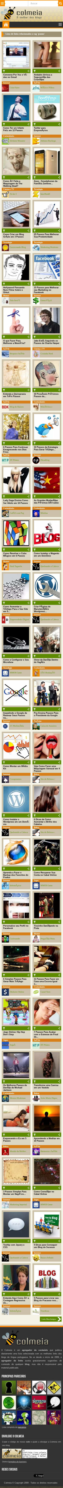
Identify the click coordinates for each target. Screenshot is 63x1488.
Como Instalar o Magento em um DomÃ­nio (46, 554)
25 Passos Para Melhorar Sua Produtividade (46, 235)
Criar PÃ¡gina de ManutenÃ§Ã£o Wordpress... (42, 609)
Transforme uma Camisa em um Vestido (46, 1086)
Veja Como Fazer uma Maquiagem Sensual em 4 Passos (47, 768)
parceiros (22, 1427)
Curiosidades (8, 136)
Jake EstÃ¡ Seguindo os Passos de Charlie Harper (46, 342)
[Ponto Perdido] (9, 1393)
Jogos (36, 880)
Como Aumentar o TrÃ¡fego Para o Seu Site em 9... (15, 609)
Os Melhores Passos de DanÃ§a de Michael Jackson (15, 1087)
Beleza (36, 774)
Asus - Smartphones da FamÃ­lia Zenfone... (45, 182)
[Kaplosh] (24, 1393)
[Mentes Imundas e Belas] (54, 1409)
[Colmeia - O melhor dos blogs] (8, 19)
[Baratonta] (54, 1424)
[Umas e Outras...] (39, 1424)
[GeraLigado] (9, 1424)
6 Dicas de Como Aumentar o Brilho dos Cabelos (45, 821)
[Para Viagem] (54, 1393)
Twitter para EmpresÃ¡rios (41, 129)
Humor (6, 296)
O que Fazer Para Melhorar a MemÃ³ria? (14, 342)
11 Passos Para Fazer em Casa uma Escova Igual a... (46, 981)
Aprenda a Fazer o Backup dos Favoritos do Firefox (15, 875)
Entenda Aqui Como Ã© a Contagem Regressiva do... (16, 1300)
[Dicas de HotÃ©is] (39, 1393)
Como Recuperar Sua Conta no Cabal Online (45, 873)
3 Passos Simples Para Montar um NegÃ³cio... (14, 1192)
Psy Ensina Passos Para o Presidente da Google (46, 714)
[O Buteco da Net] (39, 1409)
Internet (6, 83)
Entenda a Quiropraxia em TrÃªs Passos (14, 395)
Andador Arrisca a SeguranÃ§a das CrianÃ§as (43, 77)
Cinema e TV (8, 189)
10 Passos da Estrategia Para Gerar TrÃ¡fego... (46, 448)
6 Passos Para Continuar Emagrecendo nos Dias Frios (15, 449)
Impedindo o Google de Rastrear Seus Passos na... (15, 715)
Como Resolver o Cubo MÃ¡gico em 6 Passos (14, 554)
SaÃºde (37, 83)
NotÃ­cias (38, 721)
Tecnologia (38, 189)
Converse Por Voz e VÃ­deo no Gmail (15, 76)
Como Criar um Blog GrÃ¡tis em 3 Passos (13, 235)
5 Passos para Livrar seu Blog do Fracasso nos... (46, 1299)
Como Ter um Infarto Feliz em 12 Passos (13, 129)
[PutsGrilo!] (24, 1424)
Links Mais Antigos (49, 1319)
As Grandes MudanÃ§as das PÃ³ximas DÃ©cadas (46, 501)
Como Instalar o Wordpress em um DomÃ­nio (16, 821)
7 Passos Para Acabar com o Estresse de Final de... (46, 1034)
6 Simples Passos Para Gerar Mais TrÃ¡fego (14, 980)
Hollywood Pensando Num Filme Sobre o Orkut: (14, 290)
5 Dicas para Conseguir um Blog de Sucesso (45, 1246)
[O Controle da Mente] (24, 1409)
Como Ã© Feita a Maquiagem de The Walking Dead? (12, 183)
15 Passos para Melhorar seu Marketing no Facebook (46, 290)
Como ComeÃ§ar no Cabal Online (44, 1192)
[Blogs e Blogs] (9, 1409)
